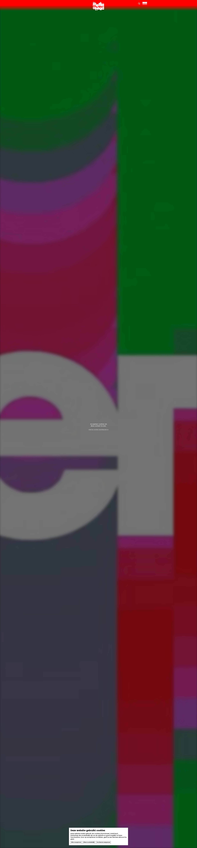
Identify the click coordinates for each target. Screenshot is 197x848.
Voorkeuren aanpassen (103, 842)
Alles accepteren (76, 842)
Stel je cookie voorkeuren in (98, 429)
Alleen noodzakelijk (88, 842)
